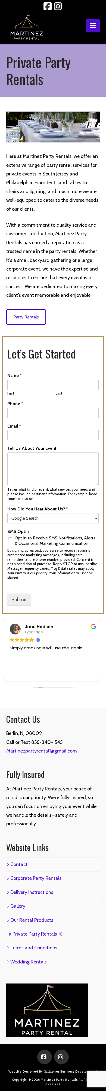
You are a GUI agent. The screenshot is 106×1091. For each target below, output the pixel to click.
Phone (15, 403)
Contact (18, 864)
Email (14, 426)
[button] (93, 25)
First (10, 393)
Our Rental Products (31, 920)
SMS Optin (18, 531)
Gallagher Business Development (71, 1071)
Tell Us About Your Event (32, 448)
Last (59, 393)
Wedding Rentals (28, 962)
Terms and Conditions (33, 948)
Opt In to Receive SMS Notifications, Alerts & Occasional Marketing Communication (55, 540)
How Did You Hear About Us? (37, 509)
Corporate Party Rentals (35, 878)
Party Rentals (26, 317)
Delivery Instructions (31, 892)
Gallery (17, 906)
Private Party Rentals (35, 934)
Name (14, 375)
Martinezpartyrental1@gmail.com (41, 751)
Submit (19, 600)
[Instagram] (61, 1057)
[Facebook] (44, 1057)
